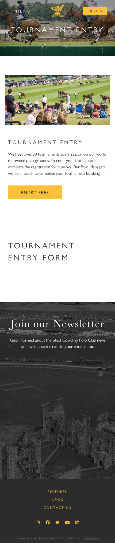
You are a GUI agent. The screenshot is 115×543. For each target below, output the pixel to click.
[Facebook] (47, 522)
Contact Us (57, 507)
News (58, 499)
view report (91, 538)
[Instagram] (37, 522)
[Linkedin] (77, 522)
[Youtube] (67, 522)
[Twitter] (57, 522)
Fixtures (57, 491)
